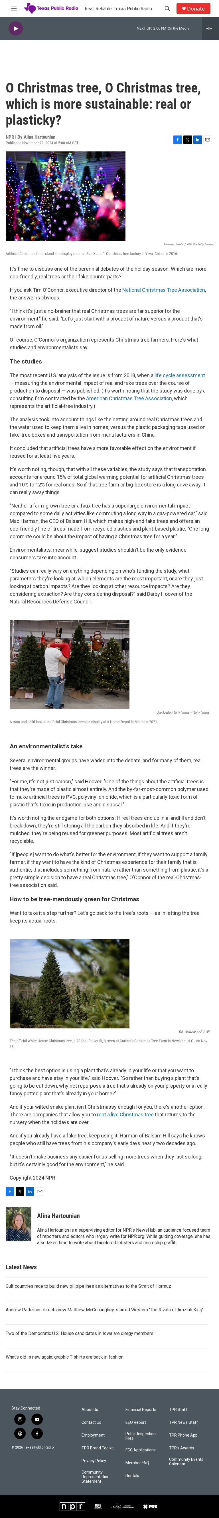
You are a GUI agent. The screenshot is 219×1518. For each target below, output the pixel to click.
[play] (15, 28)
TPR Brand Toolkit (98, 1448)
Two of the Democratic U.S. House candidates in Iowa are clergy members (79, 1333)
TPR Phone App (183, 1435)
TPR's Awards (181, 1448)
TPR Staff (178, 1410)
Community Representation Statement (96, 1477)
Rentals (132, 1476)
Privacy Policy (94, 1461)
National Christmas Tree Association (163, 290)
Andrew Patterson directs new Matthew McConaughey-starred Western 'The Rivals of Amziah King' (104, 1309)
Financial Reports (140, 1410)
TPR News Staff (183, 1422)
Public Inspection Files (140, 1436)
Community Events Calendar (186, 1461)
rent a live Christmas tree (125, 1115)
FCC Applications (140, 1450)
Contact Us (91, 1422)
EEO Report (135, 1422)
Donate (196, 9)
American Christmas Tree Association (129, 398)
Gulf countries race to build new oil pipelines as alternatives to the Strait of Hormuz (88, 1286)
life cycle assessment (180, 375)
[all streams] (210, 28)
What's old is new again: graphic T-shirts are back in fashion (64, 1357)
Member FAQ (137, 1463)
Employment (93, 1435)
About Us (90, 1410)
